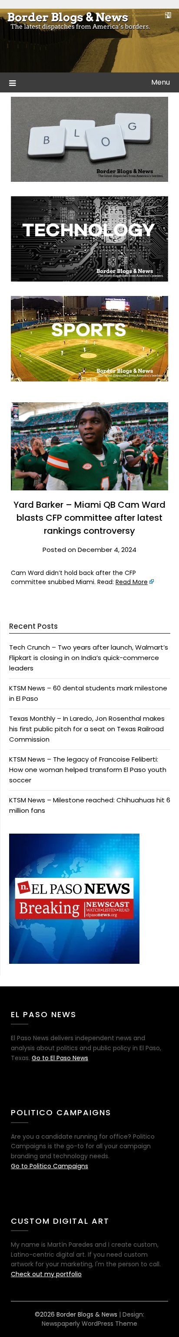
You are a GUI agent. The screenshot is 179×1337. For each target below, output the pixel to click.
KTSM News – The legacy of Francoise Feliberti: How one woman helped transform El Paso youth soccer (87, 770)
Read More (132, 582)
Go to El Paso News (60, 1058)
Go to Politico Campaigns (49, 1166)
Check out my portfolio (46, 1274)
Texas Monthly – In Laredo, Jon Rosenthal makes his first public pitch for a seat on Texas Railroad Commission (87, 729)
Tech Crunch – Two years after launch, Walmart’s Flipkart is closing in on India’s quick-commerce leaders (88, 658)
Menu (160, 82)
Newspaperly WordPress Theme (89, 1323)
